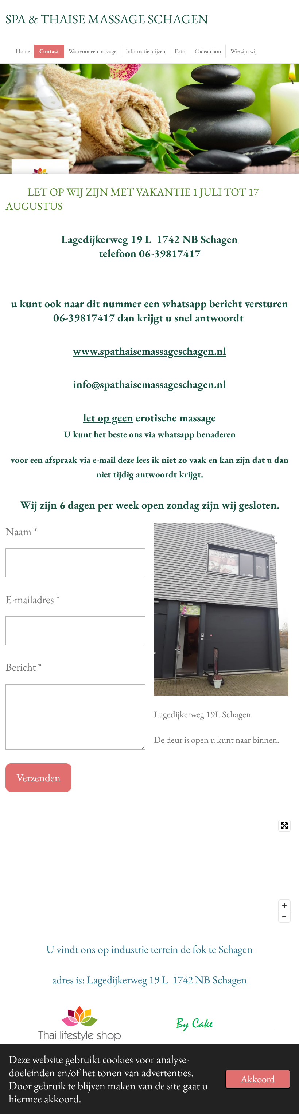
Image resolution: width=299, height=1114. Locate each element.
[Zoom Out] (284, 916)
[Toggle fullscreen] (284, 825)
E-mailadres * (32, 599)
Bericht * (23, 667)
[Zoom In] (284, 905)
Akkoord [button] (258, 1079)
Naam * (21, 531)
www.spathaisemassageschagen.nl (149, 351)
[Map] (149, 871)
